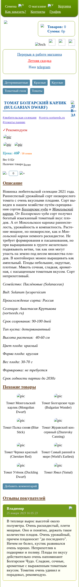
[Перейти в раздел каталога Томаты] (37, 91)
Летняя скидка (39, 61)
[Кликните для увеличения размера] (7, 137)
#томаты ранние (14, 122)
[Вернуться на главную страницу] (3, 26)
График (55, 12)
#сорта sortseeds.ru (52, 117)
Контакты (38, 12)
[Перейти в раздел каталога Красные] (40, 83)
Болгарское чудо (35, 209)
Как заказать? (15, 12)
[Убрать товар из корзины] (5, 173)
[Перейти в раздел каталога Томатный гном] (15, 91)
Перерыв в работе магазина (39, 54)
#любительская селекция (19, 117)
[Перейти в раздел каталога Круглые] (57, 83)
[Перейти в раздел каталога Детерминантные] (16, 83)
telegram (43, 67)
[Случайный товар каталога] (71, 44)
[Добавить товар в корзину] (22, 173)
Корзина (64, 6)
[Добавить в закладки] (73, 109)
